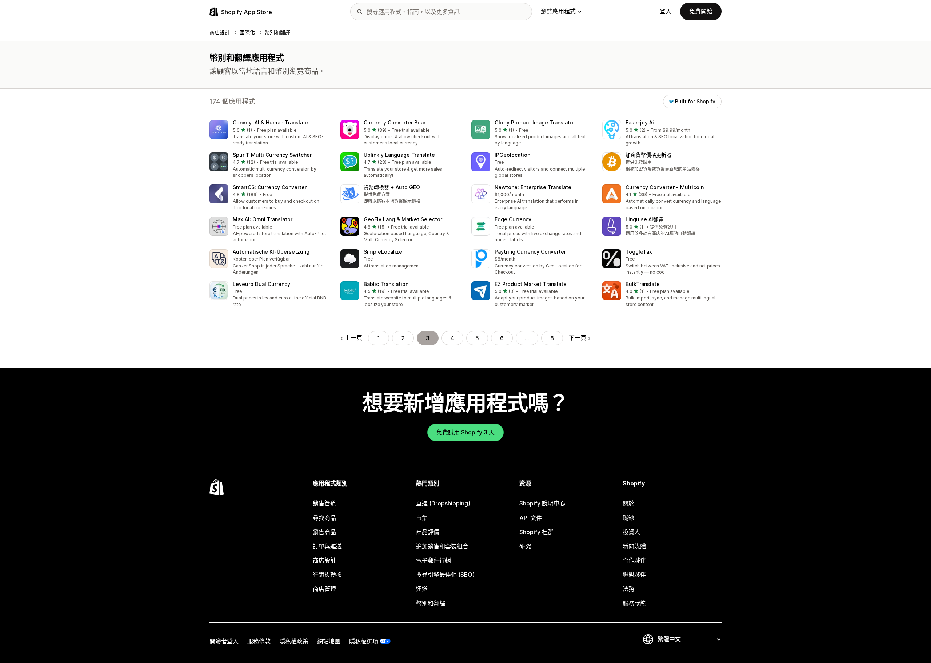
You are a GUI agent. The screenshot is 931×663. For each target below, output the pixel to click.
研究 (525, 546)
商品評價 (427, 532)
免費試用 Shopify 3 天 (465, 432)
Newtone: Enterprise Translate (533, 187)
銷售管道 (324, 503)
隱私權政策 (293, 641)
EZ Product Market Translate (531, 284)
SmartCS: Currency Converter (270, 187)
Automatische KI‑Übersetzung (271, 252)
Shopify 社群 (536, 532)
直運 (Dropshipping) (443, 503)
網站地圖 (328, 641)
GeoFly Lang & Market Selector (403, 219)
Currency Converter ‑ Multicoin (665, 187)
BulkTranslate (643, 284)
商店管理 (324, 588)
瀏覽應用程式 (558, 11)
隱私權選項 (363, 641)
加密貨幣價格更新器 (648, 155)
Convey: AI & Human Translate (270, 122)
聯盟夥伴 (634, 574)
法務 (628, 588)
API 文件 (530, 517)
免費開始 (700, 11)
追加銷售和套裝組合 (442, 546)
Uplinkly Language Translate (399, 155)
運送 (422, 588)
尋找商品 (324, 517)
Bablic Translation (386, 284)
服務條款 (259, 641)
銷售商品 (324, 532)
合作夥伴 (634, 560)
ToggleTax (639, 252)
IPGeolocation (512, 155)
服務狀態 (634, 603)
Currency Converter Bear (394, 122)
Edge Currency (513, 219)
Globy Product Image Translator (535, 122)
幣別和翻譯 (430, 603)
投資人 (631, 532)
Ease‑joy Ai (640, 122)
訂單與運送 (327, 546)
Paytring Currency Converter (530, 252)
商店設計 (324, 560)
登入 (665, 11)
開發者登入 (224, 641)
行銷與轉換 (327, 574)
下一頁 (577, 337)
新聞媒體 (634, 546)
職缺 (628, 517)
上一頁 (353, 337)
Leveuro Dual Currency (261, 284)
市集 (422, 517)
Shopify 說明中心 (542, 503)
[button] (269, 133)
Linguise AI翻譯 (644, 219)
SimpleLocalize (383, 252)
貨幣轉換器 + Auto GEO (392, 187)
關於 (628, 503)
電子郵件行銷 (433, 560)
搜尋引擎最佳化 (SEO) (445, 574)
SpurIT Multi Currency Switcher (272, 155)
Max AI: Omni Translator (262, 219)
